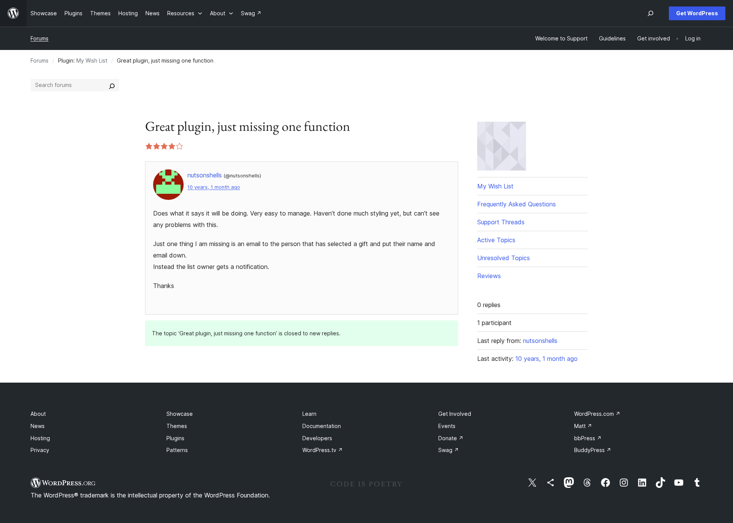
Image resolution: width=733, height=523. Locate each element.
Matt (583, 426)
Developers (317, 438)
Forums (39, 38)
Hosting (40, 438)
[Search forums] (112, 85)
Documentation (321, 426)
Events (446, 426)
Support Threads (501, 222)
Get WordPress (697, 13)
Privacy (40, 450)
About (38, 413)
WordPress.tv (322, 450)
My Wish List (91, 60)
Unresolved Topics (503, 258)
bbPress (588, 438)
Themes (176, 426)
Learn (309, 413)
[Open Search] (650, 13)
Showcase (179, 413)
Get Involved (454, 413)
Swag (448, 450)
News (38, 426)
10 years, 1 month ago (213, 187)
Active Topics (496, 240)
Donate (450, 438)
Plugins (175, 438)
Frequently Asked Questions (516, 204)
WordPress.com (597, 413)
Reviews (489, 276)
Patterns (177, 450)
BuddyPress (592, 450)
